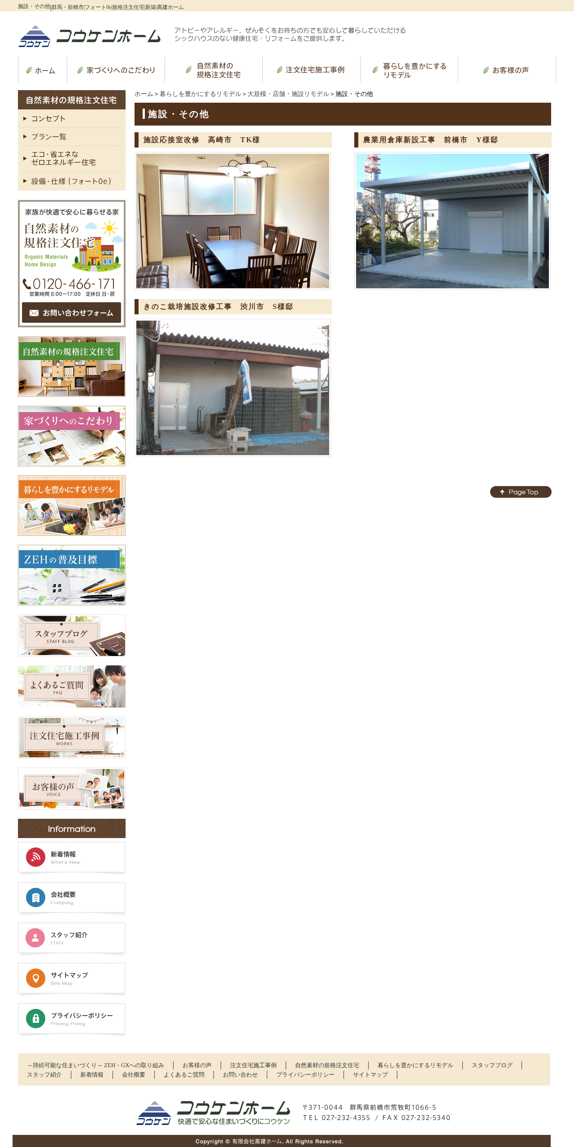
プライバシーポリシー (305, 1074)
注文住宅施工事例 (253, 1065)
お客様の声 (197, 1065)
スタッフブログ (492, 1065)
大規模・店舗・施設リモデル (288, 94)
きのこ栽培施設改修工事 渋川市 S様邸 (219, 306)
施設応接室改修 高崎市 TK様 (202, 139)
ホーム (144, 94)
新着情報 (92, 1074)
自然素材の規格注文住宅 (327, 1065)
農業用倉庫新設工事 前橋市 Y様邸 (431, 139)
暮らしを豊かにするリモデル (200, 94)
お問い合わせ (240, 1074)
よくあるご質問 (184, 1074)
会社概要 (133, 1074)
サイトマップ (370, 1074)
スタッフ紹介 (44, 1074)
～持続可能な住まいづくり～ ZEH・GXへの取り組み (95, 1065)
